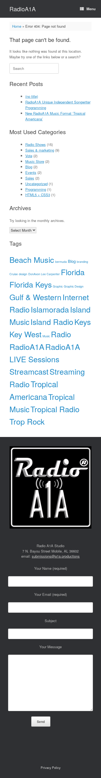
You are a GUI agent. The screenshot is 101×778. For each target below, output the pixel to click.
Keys (82, 321)
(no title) (31, 96)
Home (16, 26)
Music (46, 336)
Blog (28, 166)
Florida (73, 271)
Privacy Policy (51, 767)
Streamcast (28, 371)
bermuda (61, 262)
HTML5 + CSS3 (37, 194)
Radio (61, 333)
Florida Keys (30, 284)
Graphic (58, 286)
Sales (29, 178)
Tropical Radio (54, 408)
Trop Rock (26, 421)
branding (82, 262)
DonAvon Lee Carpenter (44, 274)
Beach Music (31, 259)
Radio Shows (35, 144)
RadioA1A (26, 346)
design (23, 274)
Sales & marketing (39, 150)
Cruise (13, 274)
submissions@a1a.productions (56, 556)
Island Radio (51, 321)
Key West (25, 333)
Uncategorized (36, 183)
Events (30, 172)
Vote (28, 155)
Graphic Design (73, 286)
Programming (35, 189)
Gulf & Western (35, 296)
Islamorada (50, 309)
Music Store (34, 161)
